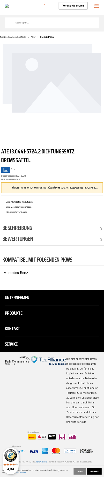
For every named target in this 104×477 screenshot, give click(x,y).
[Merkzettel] (51, 6)
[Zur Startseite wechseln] (7, 6)
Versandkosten (42, 461)
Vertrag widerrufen (73, 5)
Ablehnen (79, 471)
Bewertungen (17, 238)
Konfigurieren (94, 471)
